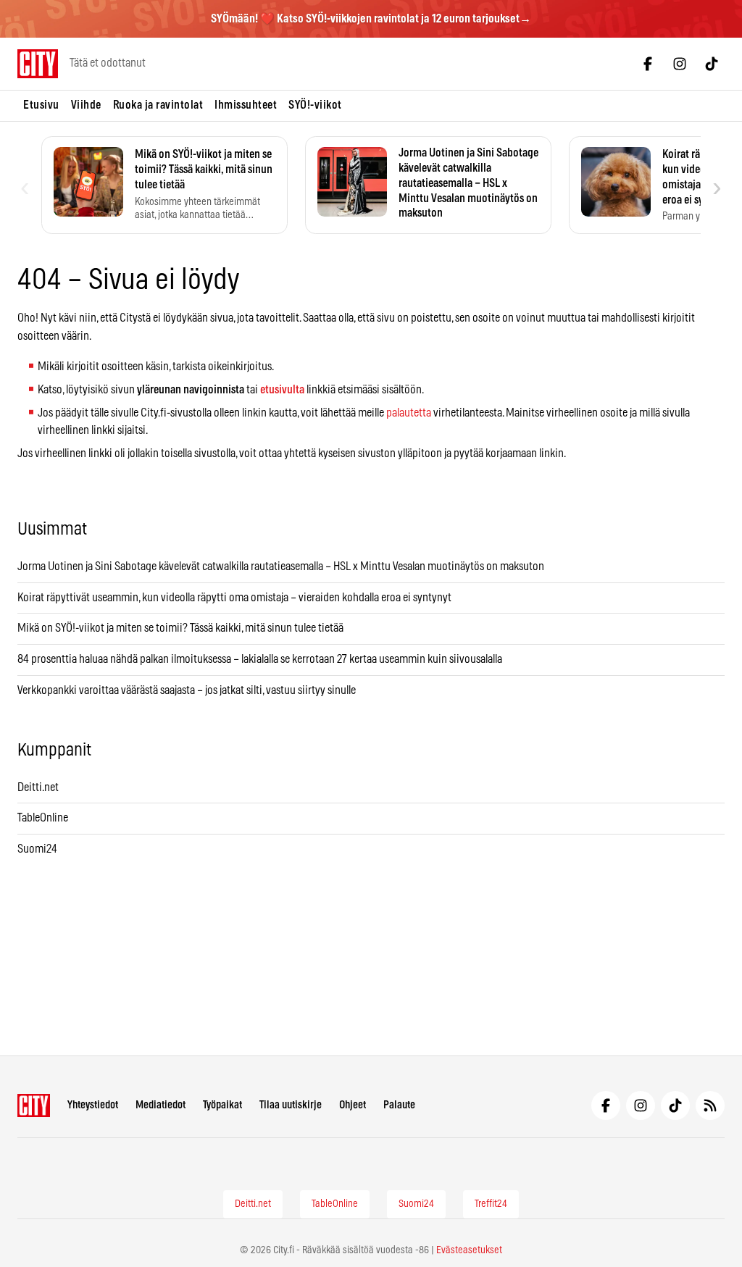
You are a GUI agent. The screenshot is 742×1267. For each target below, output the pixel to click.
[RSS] (710, 1105)
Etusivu (41, 105)
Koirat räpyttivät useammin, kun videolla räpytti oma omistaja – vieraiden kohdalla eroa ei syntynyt (234, 597)
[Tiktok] (712, 64)
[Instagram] (680, 64)
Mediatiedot (161, 1105)
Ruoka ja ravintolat (158, 105)
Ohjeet (352, 1105)
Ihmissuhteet (245, 105)
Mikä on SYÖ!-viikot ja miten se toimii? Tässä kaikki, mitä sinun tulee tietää (180, 628)
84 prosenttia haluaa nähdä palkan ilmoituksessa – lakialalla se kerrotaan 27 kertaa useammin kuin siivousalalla (259, 659)
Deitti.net (38, 787)
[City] (33, 1105)
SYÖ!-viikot (315, 105)
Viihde (86, 105)
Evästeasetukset (469, 1250)
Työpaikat (222, 1105)
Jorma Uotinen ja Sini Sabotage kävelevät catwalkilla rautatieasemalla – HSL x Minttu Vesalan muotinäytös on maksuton (280, 566)
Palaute (399, 1105)
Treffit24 (491, 1204)
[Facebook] (648, 64)
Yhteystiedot (92, 1105)
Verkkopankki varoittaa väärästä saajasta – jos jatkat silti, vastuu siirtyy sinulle (186, 690)
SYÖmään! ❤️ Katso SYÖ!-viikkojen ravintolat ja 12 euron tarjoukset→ (371, 19)
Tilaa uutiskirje (290, 1105)
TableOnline (42, 818)
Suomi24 (37, 849)
